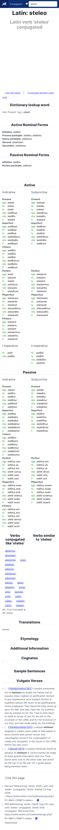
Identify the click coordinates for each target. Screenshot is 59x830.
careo (8, 605)
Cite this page (12, 92)
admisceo (10, 573)
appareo (9, 587)
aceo (23, 560)
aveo (7, 596)
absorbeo (10, 555)
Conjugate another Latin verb (28, 95)
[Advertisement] (29, 59)
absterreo (10, 560)
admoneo (10, 578)
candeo (20, 601)
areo (7, 591)
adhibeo (9, 564)
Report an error (11, 822)
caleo (18, 596)
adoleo (9, 582)
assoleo (19, 591)
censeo (20, 605)
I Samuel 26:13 (16, 748)
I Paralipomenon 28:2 (19, 688)
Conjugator (16, 4)
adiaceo (9, 569)
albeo (20, 582)
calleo (8, 601)
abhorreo (10, 551)
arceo (22, 587)
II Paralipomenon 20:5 (20, 727)
